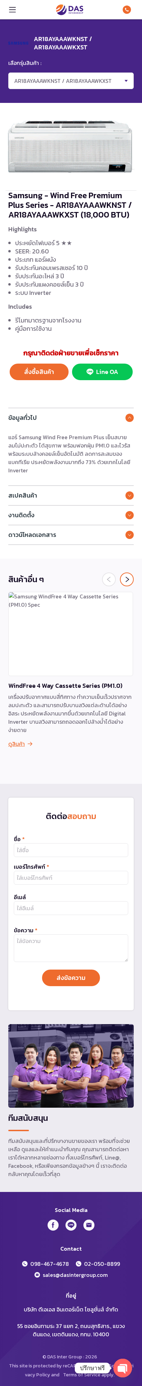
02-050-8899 (102, 1264)
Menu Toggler (12, 10)
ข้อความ (26, 930)
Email (88, 1225)
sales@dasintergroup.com (75, 1275)
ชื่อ (19, 839)
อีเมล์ (20, 897)
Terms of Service (81, 1374)
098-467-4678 (128, 10)
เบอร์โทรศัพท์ (31, 867)
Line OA (107, 371)
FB (53, 1225)
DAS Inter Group (69, 9)
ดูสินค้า (16, 744)
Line (71, 1225)
